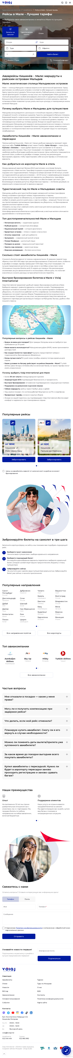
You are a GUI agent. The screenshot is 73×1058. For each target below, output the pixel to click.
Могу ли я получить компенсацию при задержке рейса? (28, 710)
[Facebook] (22, 1012)
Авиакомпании (8, 995)
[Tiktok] (26, 1012)
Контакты (41, 995)
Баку (40, 607)
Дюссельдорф (8, 598)
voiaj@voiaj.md (8, 1033)
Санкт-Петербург (7, 592)
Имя (5, 907)
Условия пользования (11, 999)
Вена (57, 607)
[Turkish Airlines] (63, 656)
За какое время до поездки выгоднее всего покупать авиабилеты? (32, 756)
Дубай (5, 604)
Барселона (43, 617)
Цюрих (23, 620)
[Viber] (3, 1012)
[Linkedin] (31, 1012)
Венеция (59, 617)
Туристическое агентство (11, 10)
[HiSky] (45, 656)
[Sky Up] (27, 656)
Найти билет (52, 54)
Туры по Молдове (44, 984)
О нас (39, 987)
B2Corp (5, 991)
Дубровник (25, 591)
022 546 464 (7, 1038)
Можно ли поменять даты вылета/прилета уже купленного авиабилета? (34, 744)
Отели (4, 984)
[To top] (4, 1054)
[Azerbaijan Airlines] (10, 658)
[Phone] (62, 3)
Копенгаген (7, 614)
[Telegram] (8, 1012)
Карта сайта (42, 1003)
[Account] (66, 3)
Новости (5, 987)
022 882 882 (24, 1038)
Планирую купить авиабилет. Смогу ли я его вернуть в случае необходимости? (32, 731)
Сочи (22, 598)
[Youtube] (12, 1012)
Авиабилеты (27, 10)
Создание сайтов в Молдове (12, 1049)
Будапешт (42, 612)
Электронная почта (46, 951)
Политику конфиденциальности (29, 928)
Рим (22, 614)
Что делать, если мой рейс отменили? (28, 721)
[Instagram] (17, 1012)
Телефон (10, 899)
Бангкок (41, 601)
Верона (58, 612)
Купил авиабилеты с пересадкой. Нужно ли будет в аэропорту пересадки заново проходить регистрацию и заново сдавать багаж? (32, 771)
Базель (41, 596)
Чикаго (41, 591)
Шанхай (23, 604)
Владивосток (61, 601)
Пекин (5, 620)
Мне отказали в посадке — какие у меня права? (30, 698)
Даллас (5, 609)
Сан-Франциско (27, 609)
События (6, 1003)
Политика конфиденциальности (50, 999)
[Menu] (70, 3)
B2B (38, 991)
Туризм (40, 980)
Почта (27, 899)
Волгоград (60, 596)
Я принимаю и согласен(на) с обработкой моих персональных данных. (37, 929)
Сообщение (8, 914)
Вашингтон (60, 591)
